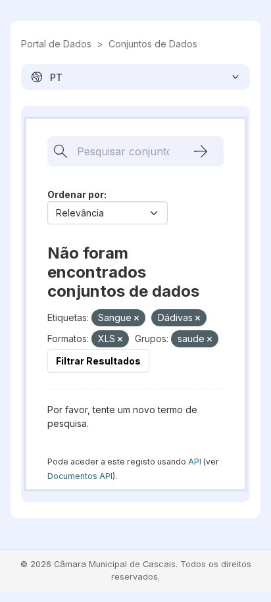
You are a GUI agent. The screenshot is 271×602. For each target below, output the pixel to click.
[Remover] (136, 318)
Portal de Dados (56, 43)
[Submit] (200, 151)
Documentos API (79, 476)
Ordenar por (75, 194)
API (194, 461)
